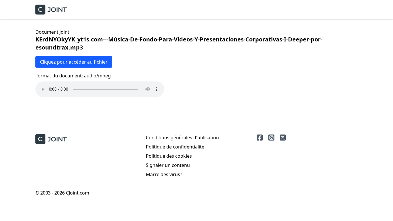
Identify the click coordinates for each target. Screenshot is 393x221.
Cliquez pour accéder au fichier (74, 62)
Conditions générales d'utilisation (182, 137)
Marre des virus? (164, 174)
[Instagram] (271, 137)
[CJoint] (51, 139)
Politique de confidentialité (175, 147)
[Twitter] (282, 137)
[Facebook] (259, 137)
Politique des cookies (169, 156)
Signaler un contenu (168, 165)
